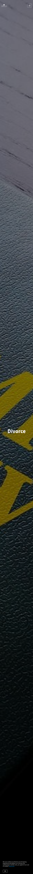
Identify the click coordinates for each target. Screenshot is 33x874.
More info (11, 866)
